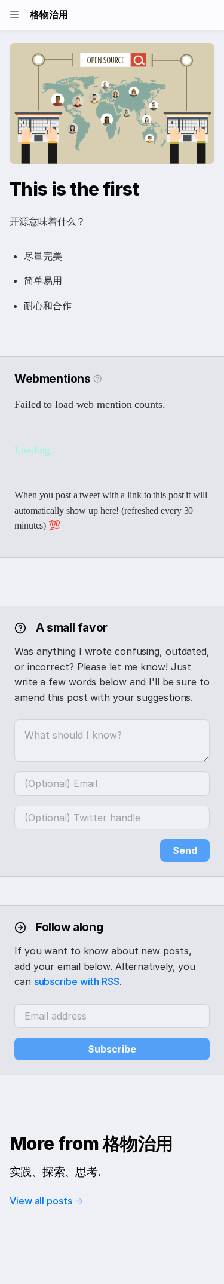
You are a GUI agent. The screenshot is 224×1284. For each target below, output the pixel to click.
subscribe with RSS (76, 981)
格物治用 (49, 14)
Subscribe (112, 1049)
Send (185, 850)
